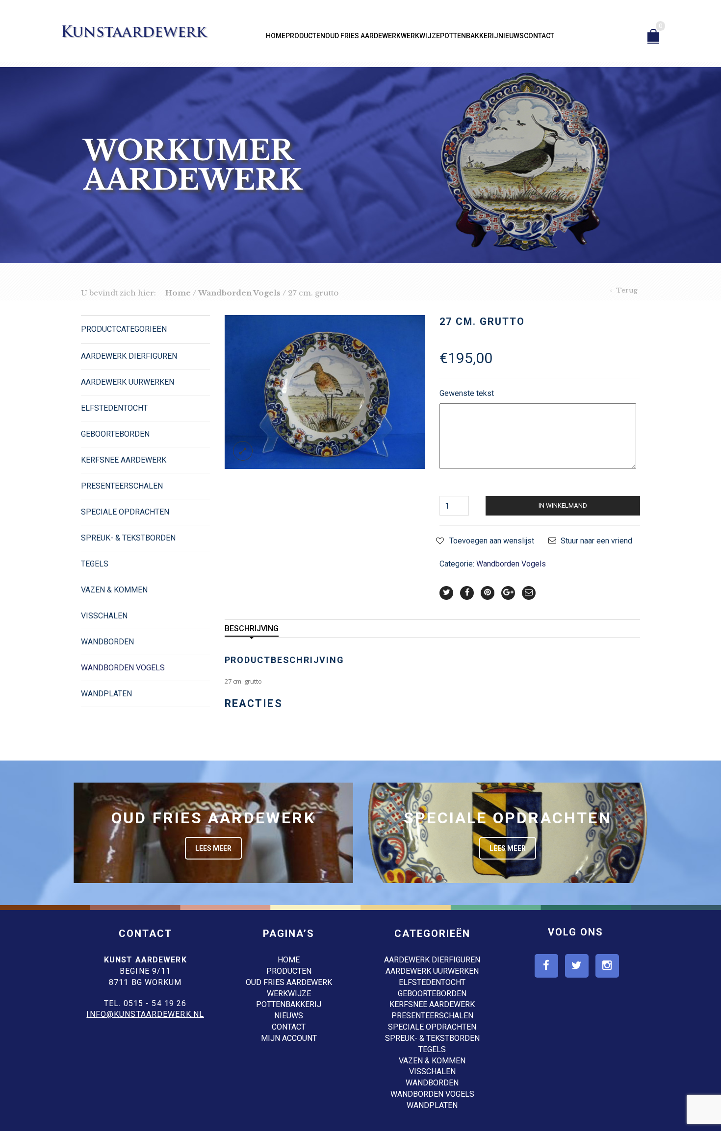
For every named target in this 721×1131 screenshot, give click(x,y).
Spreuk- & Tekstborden (128, 537)
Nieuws (511, 36)
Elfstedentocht (114, 408)
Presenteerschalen (122, 486)
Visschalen (104, 615)
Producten (305, 36)
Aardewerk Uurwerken (127, 382)
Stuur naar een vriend (596, 540)
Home (275, 36)
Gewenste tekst (466, 393)
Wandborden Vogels (239, 292)
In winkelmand (563, 505)
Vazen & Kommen (114, 589)
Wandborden (107, 641)
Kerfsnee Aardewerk (123, 460)
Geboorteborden (115, 434)
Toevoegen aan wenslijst (491, 540)
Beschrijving (252, 628)
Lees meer (213, 848)
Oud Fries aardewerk (363, 36)
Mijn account (289, 1038)
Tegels (94, 563)
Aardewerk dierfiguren (129, 356)
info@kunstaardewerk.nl (145, 1014)
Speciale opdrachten (125, 511)
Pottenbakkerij (469, 36)
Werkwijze (420, 36)
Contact (539, 36)
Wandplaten (106, 693)
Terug (627, 290)
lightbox (243, 451)
